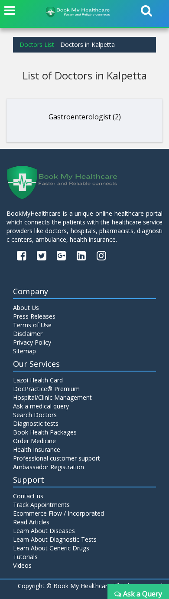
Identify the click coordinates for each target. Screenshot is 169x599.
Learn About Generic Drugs (51, 548)
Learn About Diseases (44, 531)
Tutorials (25, 557)
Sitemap (24, 351)
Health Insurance (36, 449)
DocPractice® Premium (46, 389)
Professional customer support (56, 458)
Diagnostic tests (35, 423)
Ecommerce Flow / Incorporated (58, 513)
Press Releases (34, 316)
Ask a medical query (41, 406)
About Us (26, 307)
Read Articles (31, 522)
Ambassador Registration (48, 467)
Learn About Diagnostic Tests (55, 539)
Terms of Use (32, 325)
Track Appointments (41, 504)
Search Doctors (35, 415)
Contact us (28, 496)
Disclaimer (27, 333)
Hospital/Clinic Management (52, 397)
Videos (22, 565)
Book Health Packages (45, 432)
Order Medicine (34, 441)
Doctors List (37, 44)
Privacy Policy (32, 342)
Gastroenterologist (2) (85, 117)
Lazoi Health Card (38, 380)
